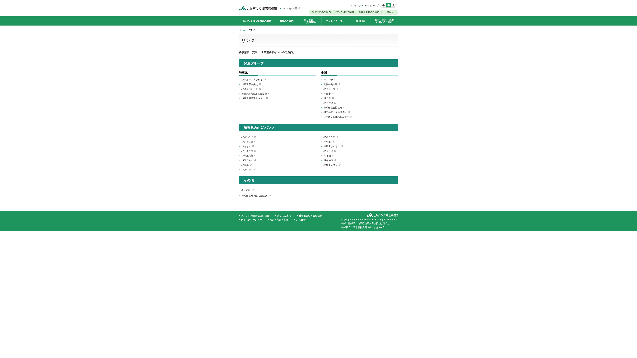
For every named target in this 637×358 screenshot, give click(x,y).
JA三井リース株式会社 (335, 112)
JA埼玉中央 (329, 141)
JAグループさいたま (252, 79)
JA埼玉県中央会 (249, 84)
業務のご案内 (284, 215)
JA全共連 (328, 103)
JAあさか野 (329, 137)
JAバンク (328, 79)
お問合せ (388, 12)
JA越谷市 (328, 160)
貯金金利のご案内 (344, 12)
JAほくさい (247, 160)
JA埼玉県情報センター (253, 98)
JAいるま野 (247, 141)
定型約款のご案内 (321, 12)
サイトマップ (372, 5)
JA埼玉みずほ (330, 165)
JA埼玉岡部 (247, 155)
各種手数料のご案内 (369, 12)
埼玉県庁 (246, 189)
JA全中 (327, 93)
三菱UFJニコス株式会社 (336, 117)
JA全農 (327, 98)
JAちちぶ (246, 146)
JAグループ (329, 89)
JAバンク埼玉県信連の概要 (255, 215)
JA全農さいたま (249, 89)
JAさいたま (247, 137)
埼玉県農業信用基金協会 (254, 93)
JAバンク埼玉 (290, 8)
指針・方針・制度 (279, 219)
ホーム (242, 30)
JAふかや (328, 151)
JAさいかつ (247, 169)
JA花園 (327, 155)
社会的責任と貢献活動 (310, 215)
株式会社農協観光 (332, 107)
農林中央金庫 (330, 84)
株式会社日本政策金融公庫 (255, 195)
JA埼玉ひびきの (331, 146)
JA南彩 (245, 165)
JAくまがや (247, 151)
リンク (357, 5)
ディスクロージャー (251, 219)
